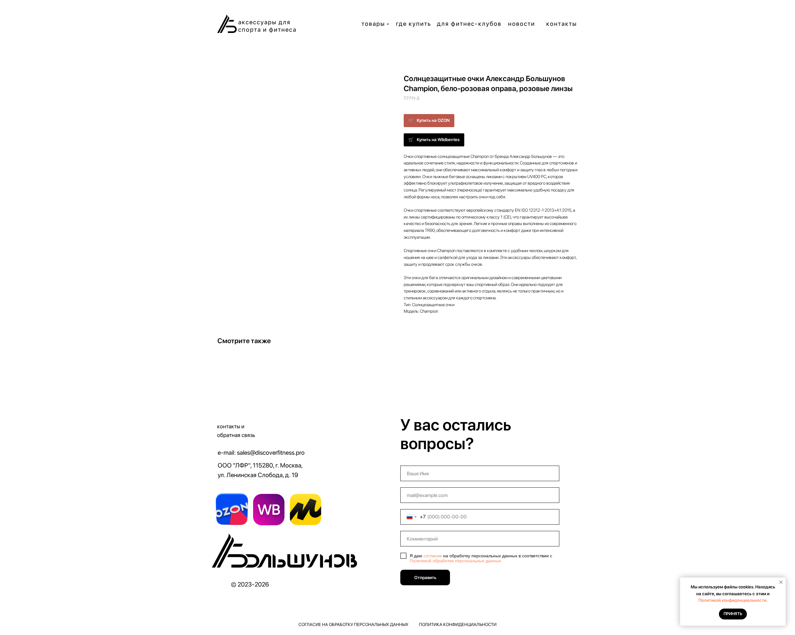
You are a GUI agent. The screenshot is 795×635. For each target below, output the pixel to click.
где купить (413, 23)
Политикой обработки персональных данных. (456, 560)
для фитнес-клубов (469, 23)
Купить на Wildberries (438, 139)
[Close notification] (781, 582)
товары (373, 23)
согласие (433, 555)
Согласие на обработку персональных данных (353, 624)
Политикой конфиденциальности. (733, 600)
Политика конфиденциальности (458, 624)
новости (521, 23)
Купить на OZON (433, 120)
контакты (561, 23)
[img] (286, 553)
